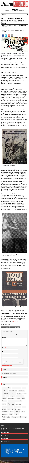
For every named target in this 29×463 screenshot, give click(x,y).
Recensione (17, 407)
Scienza (4, 409)
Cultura (12, 393)
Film (3, 396)
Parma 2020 (18, 404)
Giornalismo (20, 396)
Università (4, 31)
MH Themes (15, 461)
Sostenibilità (5, 411)
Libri (9, 401)
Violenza (3, 419)
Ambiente (4, 388)
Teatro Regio (4, 414)
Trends (10, 414)
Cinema (4, 390)
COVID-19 (5, 393)
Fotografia (13, 396)
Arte (9, 388)
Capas (24, 388)
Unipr (16, 414)
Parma (11, 404)
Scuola (9, 409)
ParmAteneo (4, 407)
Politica (11, 407)
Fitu (3, 327)
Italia (23, 398)
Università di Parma (15, 327)
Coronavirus (21, 390)
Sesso (19, 409)
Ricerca (23, 407)
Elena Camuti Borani (19, 30)
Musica (20, 401)
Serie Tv (14, 409)
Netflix (4, 404)
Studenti (17, 411)
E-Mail (3, 351)
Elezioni (24, 393)
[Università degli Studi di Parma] (14, 450)
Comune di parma (13, 390)
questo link (15, 321)
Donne (19, 393)
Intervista (18, 398)
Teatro (7, 327)
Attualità (14, 388)
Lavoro (4, 401)
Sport (11, 411)
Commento (4, 337)
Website (4, 356)
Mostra (14, 401)
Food (7, 396)
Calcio (19, 388)
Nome (3, 347)
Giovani (4, 398)
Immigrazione (11, 398)
